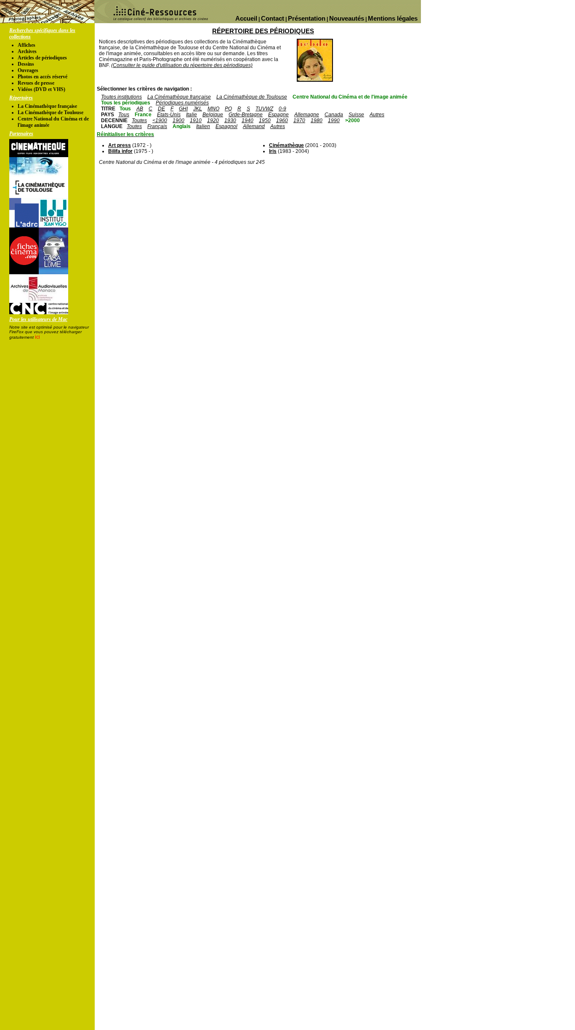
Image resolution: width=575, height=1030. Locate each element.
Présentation (306, 18)
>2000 (352, 120)
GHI (183, 109)
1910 (196, 120)
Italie (191, 115)
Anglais (182, 126)
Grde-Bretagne (246, 115)
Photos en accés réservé (42, 77)
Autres (377, 115)
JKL (197, 109)
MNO (213, 109)
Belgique (212, 115)
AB (139, 109)
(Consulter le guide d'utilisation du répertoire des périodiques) (182, 65)
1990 (334, 120)
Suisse (356, 115)
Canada (334, 115)
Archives (27, 51)
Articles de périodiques (42, 58)
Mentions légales (393, 18)
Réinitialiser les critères (125, 134)
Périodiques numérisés (182, 103)
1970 (299, 120)
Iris (273, 151)
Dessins (26, 64)
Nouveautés (346, 18)
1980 (316, 120)
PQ (228, 109)
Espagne (278, 115)
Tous (125, 109)
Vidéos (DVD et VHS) (41, 89)
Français (157, 126)
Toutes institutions (121, 97)
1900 (178, 120)
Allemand (254, 126)
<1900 (159, 120)
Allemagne (306, 115)
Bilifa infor (120, 151)
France (143, 115)
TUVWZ (264, 109)
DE (161, 109)
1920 (213, 120)
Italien (203, 126)
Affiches (26, 45)
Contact (272, 18)
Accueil (246, 18)
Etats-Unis (169, 115)
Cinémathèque (286, 145)
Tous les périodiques (125, 103)
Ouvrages (28, 70)
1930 (230, 120)
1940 (247, 120)
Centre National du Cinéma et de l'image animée (350, 97)
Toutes (139, 120)
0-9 (282, 109)
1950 (265, 120)
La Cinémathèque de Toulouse (50, 112)
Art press (119, 145)
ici (37, 337)
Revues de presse (36, 83)
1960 (282, 120)
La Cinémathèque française (47, 106)
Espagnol (226, 126)
